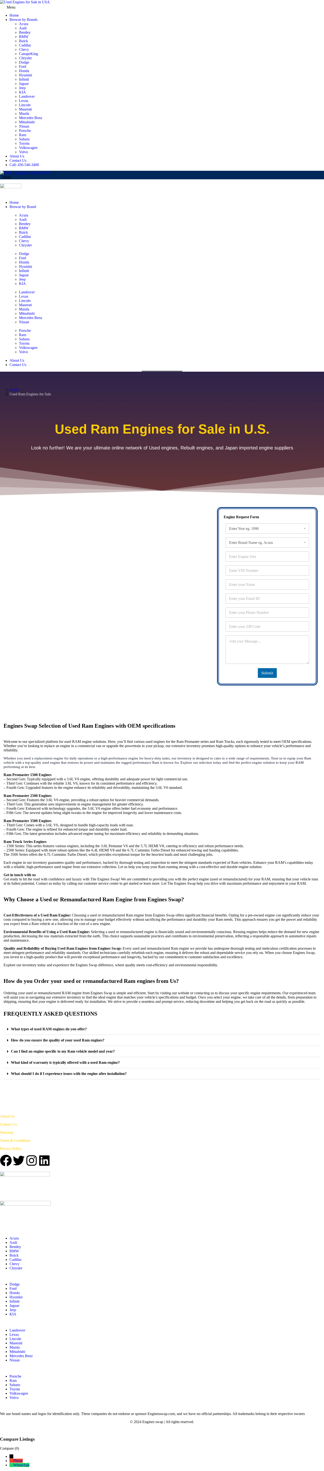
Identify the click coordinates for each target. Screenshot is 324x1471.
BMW (23, 37)
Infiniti (24, 79)
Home (14, 15)
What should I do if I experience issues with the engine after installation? (69, 1074)
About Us (16, 156)
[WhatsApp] (11, 1465)
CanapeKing (28, 54)
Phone (18, 1461)
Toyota (24, 143)
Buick (23, 41)
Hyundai (25, 75)
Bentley (25, 32)
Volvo (23, 152)
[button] (162, 1029)
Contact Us (17, 160)
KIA (22, 92)
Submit (267, 673)
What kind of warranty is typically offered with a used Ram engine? (65, 1062)
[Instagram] (31, 1160)
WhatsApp (21, 1465)
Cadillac (25, 45)
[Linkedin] (44, 1160)
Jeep (22, 88)
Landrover (27, 96)
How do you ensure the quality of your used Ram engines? (57, 1040)
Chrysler (25, 58)
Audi (23, 28)
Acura (23, 24)
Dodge (24, 62)
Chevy (24, 49)
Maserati (25, 109)
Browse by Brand (22, 207)
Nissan (24, 126)
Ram (22, 135)
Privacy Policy (11, 1149)
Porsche (25, 131)
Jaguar (24, 84)
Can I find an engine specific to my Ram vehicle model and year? (63, 1051)
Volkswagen (28, 148)
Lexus (23, 101)
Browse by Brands (23, 20)
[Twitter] (19, 1160)
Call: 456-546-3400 (24, 165)
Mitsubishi (27, 122)
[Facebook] (6, 1160)
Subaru (24, 139)
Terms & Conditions (15, 1140)
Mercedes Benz (30, 118)
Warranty (7, 1132)
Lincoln (25, 105)
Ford (22, 67)
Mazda (24, 113)
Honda (24, 71)
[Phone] (11, 1461)
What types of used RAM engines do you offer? (49, 1029)
